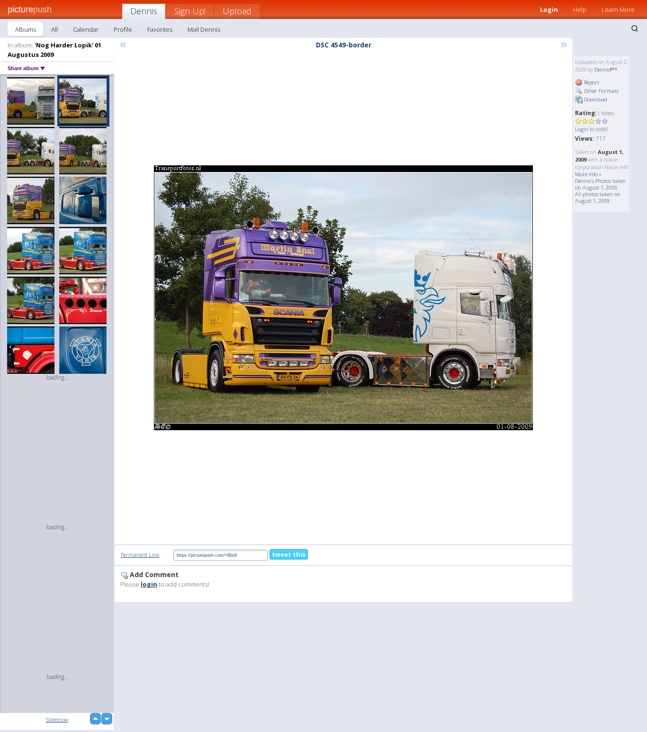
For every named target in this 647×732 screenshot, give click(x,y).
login (149, 584)
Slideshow (57, 719)
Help (579, 9)
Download (595, 99)
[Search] (634, 28)
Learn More (618, 9)
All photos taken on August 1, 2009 (597, 197)
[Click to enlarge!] (343, 297)
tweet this (289, 554)
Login (549, 9)
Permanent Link (140, 554)
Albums (25, 29)
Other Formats (601, 90)
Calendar (86, 29)
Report (591, 82)
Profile (123, 29)
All (54, 29)
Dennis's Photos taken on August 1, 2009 (600, 184)
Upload (237, 11)
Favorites (159, 29)
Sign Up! (190, 11)
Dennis (143, 11)
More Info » (588, 174)
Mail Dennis (204, 29)
